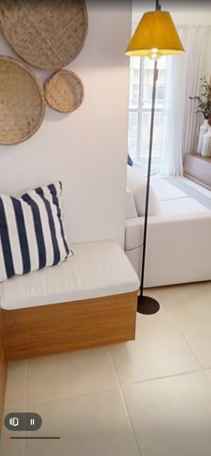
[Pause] (32, 422)
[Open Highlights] (14, 422)
